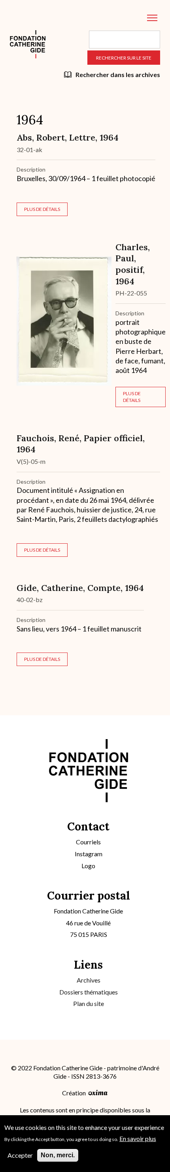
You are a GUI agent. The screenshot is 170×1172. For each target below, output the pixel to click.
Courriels (88, 842)
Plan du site (88, 1003)
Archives (88, 980)
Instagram (88, 853)
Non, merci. (58, 1155)
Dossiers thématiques (88, 992)
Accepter (20, 1155)
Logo (88, 865)
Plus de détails (42, 209)
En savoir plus (137, 1138)
